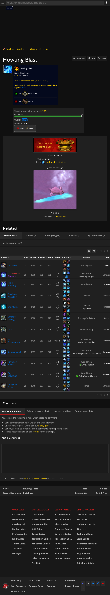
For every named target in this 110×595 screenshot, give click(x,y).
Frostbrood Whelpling (13, 295)
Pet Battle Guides (41, 543)
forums (36, 431)
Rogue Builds (83, 553)
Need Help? (16, 580)
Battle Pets (22, 49)
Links (103, 58)
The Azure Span (95, 353)
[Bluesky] (93, 583)
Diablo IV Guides (85, 509)
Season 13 (82, 519)
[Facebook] (98, 583)
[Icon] (7, 69)
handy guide (44, 425)
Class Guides (18, 514)
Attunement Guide (64, 514)
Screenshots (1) (55, 168)
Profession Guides (20, 534)
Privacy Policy (72, 586)
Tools (84, 488)
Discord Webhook (12, 493)
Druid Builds (83, 538)
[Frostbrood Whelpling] (3, 295)
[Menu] (3, 3)
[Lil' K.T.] (3, 329)
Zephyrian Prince (12, 385)
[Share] (107, 3)
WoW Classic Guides (64, 509)
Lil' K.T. (43, 111)
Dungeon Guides (40, 524)
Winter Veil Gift (88, 365)
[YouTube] (103, 583)
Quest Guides (38, 534)
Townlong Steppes (86, 276)
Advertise (70, 580)
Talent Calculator (20, 543)
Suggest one (60, 216)
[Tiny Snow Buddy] (3, 363)
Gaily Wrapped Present (88, 376)
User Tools (34, 580)
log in (26, 478)
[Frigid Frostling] (3, 284)
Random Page (36, 586)
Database (10, 49)
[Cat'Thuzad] (3, 265)
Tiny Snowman (12, 374)
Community (81, 493)
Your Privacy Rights (19, 586)
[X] (88, 583)
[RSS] (83, 588)
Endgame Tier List (86, 524)
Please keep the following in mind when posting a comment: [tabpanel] (34, 447)
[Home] (6, 588)
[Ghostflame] (3, 306)
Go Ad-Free (101, 493)
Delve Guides (19, 519)
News (6, 488)
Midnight (17, 553)
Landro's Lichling (12, 318)
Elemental (44, 49)
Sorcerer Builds (84, 558)
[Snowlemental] (3, 352)
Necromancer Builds (87, 543)
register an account (38, 478)
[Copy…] (89, 251)
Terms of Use (18, 591)
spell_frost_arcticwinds (55, 162)
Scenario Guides (40, 548)
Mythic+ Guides (20, 529)
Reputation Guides (41, 538)
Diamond (12, 276)
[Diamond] (3, 275)
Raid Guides (18, 538)
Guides (103, 488)
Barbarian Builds (85, 534)
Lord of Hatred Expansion (87, 514)
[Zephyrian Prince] (3, 385)
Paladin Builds (84, 548)
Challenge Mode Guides (42, 553)
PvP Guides (60, 543)
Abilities (33, 49)
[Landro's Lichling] (3, 318)
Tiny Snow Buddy (12, 363)
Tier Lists (17, 548)
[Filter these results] (94, 251)
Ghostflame (13, 306)
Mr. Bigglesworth (14, 340)
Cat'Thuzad (13, 265)
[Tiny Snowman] (3, 374)
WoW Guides (19, 509)
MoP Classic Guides (42, 509)
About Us (51, 580)
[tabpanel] (55, 323)
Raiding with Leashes (86, 342)
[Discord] (83, 583)
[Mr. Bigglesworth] (3, 340)
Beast (107, 265)
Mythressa (87, 308)
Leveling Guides (20, 524)
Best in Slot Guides (64, 519)
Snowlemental (14, 352)
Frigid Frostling (12, 284)
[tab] (11, 235)
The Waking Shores (80, 353)
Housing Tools (30, 488)
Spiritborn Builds (85, 563)
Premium (51, 586)
